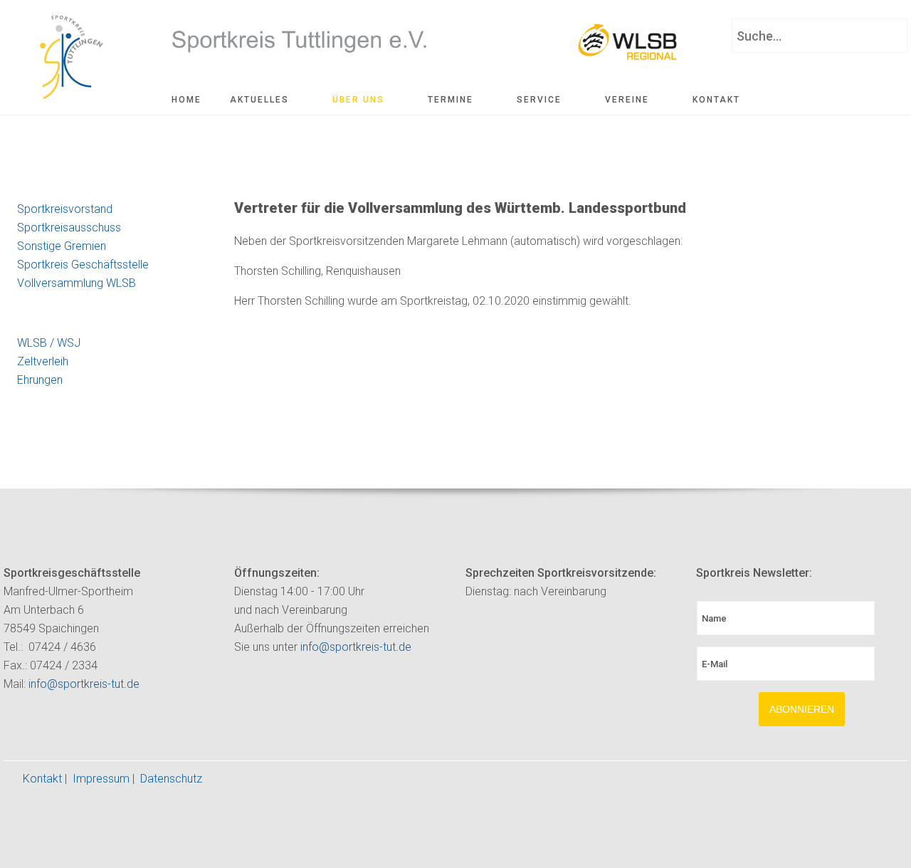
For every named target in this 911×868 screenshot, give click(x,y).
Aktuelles (259, 100)
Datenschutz (171, 778)
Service (539, 100)
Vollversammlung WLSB (76, 283)
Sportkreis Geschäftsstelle (83, 264)
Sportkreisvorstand (64, 209)
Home (186, 100)
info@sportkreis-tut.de (83, 684)
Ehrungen (40, 380)
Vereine (627, 100)
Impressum (101, 778)
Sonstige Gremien (61, 246)
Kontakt (716, 100)
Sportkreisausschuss (69, 227)
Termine (450, 100)
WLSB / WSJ (48, 343)
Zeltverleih (42, 361)
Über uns (358, 100)
